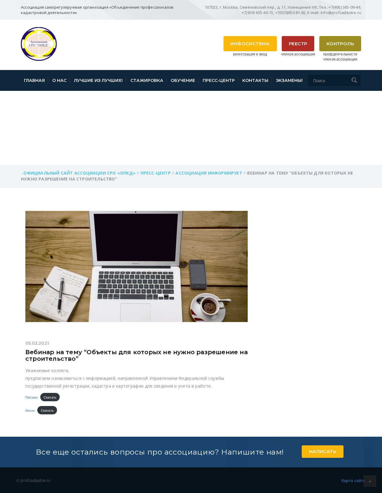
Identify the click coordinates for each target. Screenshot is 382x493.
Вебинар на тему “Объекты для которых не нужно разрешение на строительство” (136, 355)
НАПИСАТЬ (322, 451)
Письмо (31, 397)
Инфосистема (249, 43)
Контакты (255, 80)
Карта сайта (353, 480)
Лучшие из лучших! (98, 80)
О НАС (59, 80)
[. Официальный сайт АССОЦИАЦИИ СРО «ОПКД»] (39, 43)
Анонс (30, 410)
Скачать (50, 397)
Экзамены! (289, 80)
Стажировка (146, 80)
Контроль (340, 43)
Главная (34, 80)
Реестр (298, 43)
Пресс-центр (219, 80)
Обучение (183, 80)
